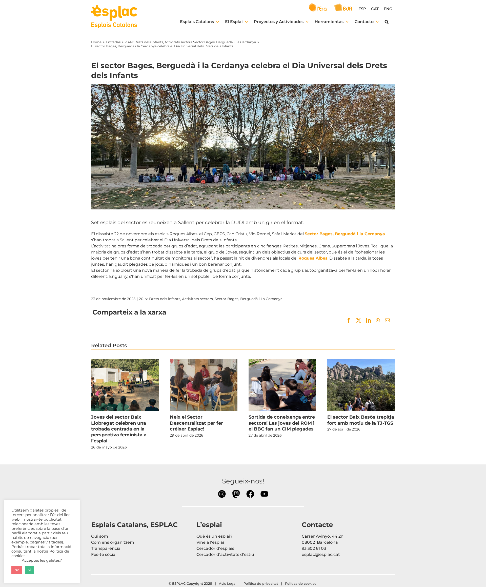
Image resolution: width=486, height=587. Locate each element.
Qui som (99, 536)
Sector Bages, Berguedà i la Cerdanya (345, 233)
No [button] (16, 570)
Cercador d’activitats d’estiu (225, 554)
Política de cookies (301, 583)
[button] (387, 21)
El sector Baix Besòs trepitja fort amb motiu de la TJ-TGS (361, 385)
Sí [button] (29, 570)
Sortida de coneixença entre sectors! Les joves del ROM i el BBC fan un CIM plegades (282, 385)
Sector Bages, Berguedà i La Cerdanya (248, 299)
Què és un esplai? (214, 536)
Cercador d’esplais (215, 548)
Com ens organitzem (112, 542)
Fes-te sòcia (103, 554)
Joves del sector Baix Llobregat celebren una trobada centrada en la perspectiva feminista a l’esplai (125, 385)
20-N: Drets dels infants (159, 299)
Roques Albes (313, 258)
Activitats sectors (197, 299)
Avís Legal (227, 583)
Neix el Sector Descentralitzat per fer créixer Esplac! (203, 385)
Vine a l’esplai (210, 542)
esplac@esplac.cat (321, 554)
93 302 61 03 (314, 548)
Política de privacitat (261, 583)
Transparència (105, 548)
